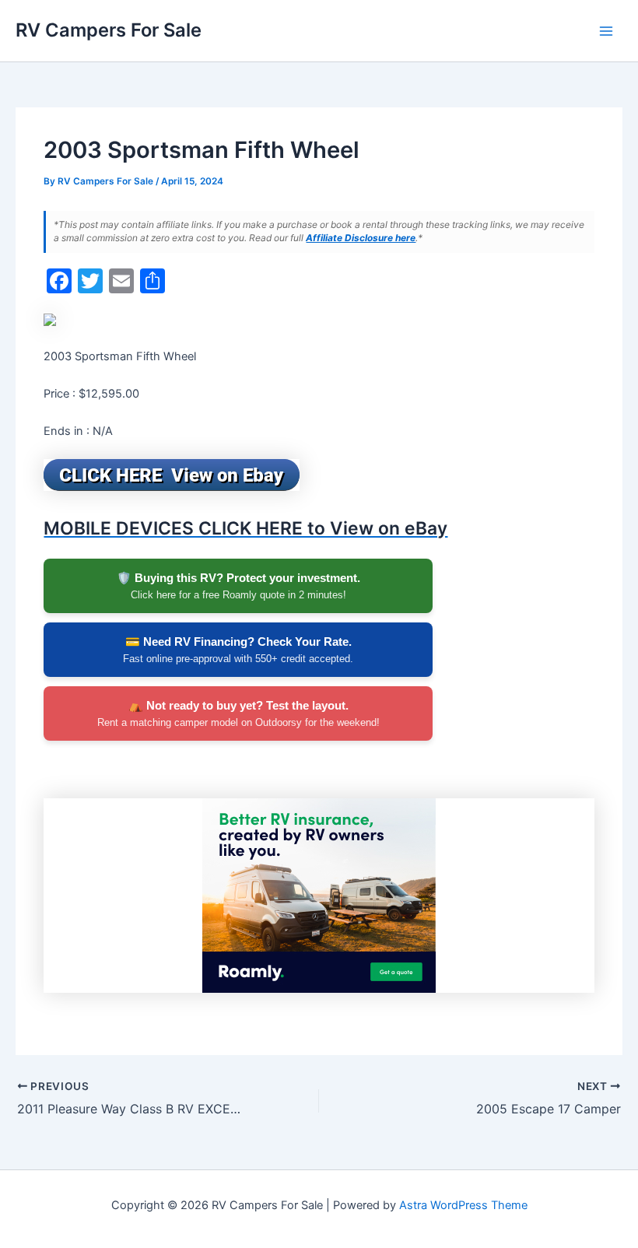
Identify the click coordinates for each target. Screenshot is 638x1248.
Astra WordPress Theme (463, 1205)
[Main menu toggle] (606, 31)
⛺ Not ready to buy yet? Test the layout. (238, 713)
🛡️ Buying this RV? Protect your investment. (238, 586)
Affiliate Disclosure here (360, 238)
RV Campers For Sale (109, 30)
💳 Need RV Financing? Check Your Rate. (238, 649)
